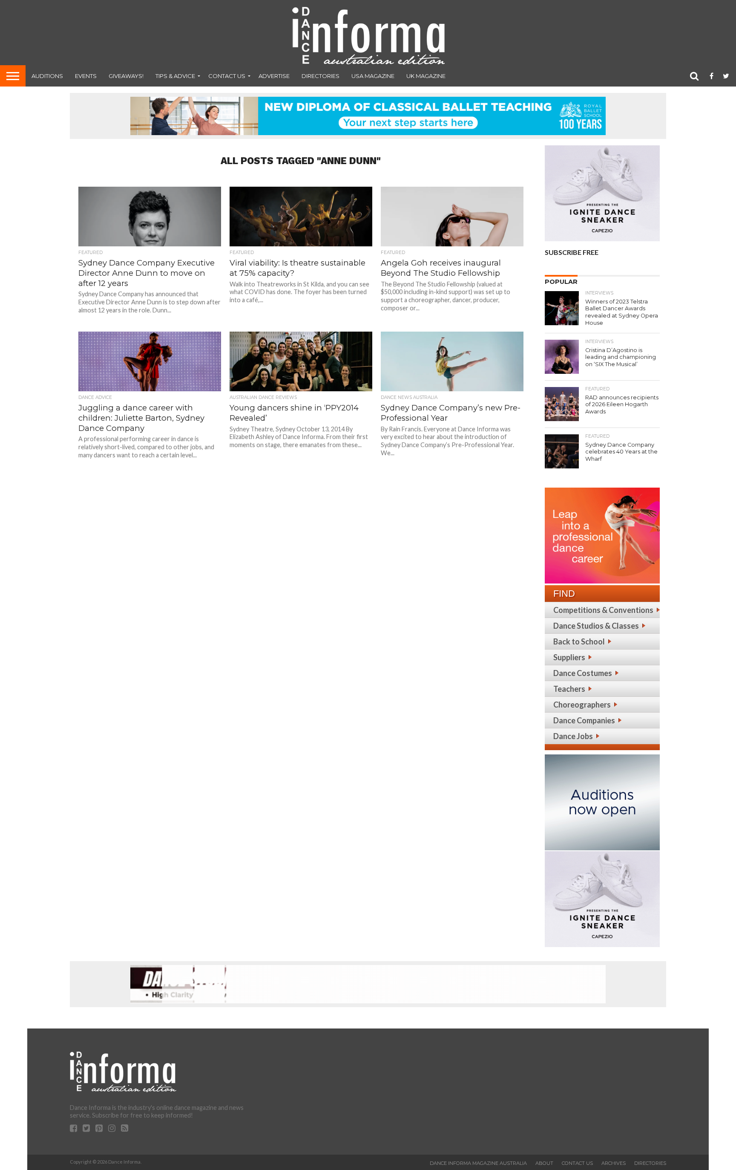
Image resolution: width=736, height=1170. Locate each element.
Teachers (569, 688)
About (544, 1163)
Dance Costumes (582, 673)
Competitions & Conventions (603, 610)
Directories (320, 75)
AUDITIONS (47, 75)
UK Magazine (426, 75)
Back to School (579, 641)
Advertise (274, 75)
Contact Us (226, 75)
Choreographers (582, 704)
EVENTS (86, 75)
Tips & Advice (175, 75)
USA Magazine (372, 75)
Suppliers (569, 657)
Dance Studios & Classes (596, 625)
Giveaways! (126, 75)
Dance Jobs (573, 736)
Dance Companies (584, 720)
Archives (613, 1163)
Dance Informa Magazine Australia (478, 1163)
